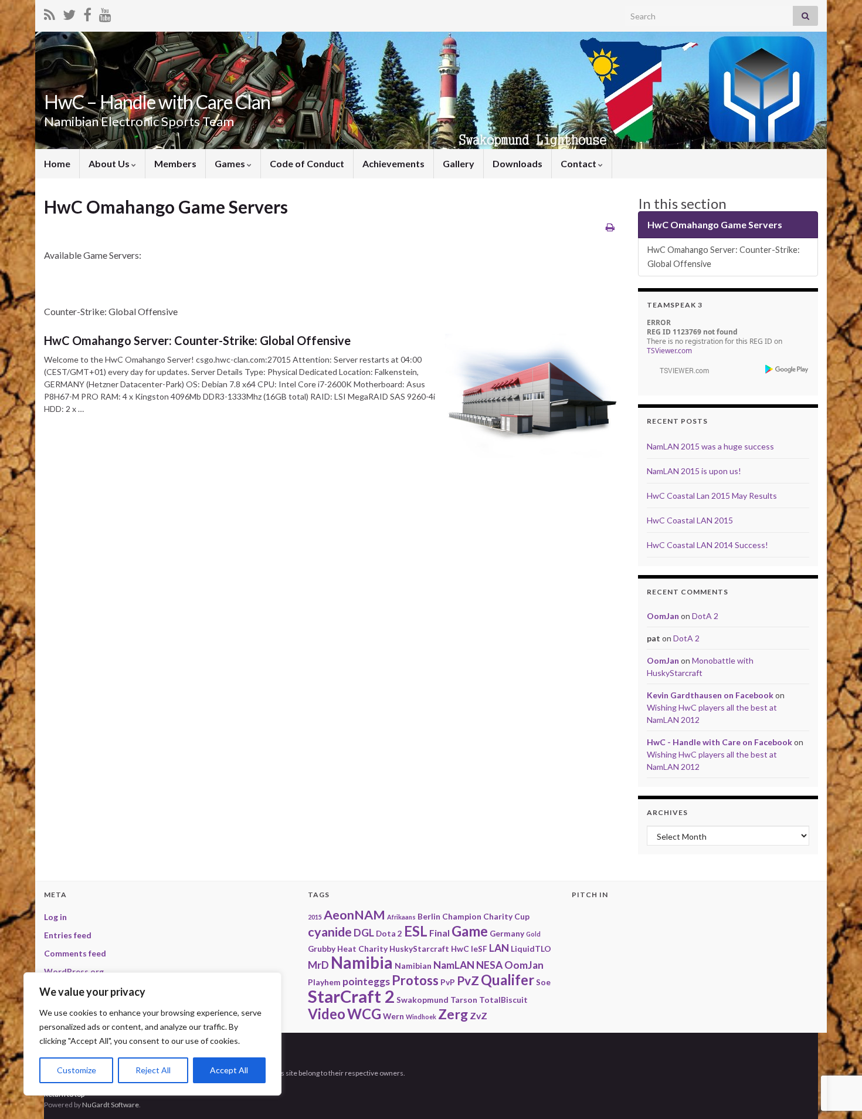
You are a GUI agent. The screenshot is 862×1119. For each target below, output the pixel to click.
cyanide (330, 931)
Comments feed (75, 953)
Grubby (321, 949)
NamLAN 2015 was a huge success (710, 446)
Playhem (324, 982)
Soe (543, 982)
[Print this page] (610, 226)
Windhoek (421, 1016)
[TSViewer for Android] (787, 369)
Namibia (362, 962)
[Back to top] (835, 1049)
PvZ (468, 980)
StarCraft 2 (351, 996)
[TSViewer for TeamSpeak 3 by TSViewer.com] (679, 369)
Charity (498, 916)
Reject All (153, 1070)
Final (439, 932)
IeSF (479, 949)
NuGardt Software (110, 1104)
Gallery (458, 163)
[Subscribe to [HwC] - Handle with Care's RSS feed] (49, 12)
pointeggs (366, 981)
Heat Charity (362, 949)
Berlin (429, 916)
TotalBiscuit (503, 1000)
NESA (489, 965)
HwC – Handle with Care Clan (157, 101)
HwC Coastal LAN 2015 (690, 520)
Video (326, 1013)
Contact (579, 163)
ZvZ (478, 1015)
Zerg (453, 1014)
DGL (364, 933)
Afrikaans (401, 917)
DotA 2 (705, 616)
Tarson (463, 1000)
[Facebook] (87, 12)
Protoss (415, 980)
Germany (507, 933)
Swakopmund (422, 1000)
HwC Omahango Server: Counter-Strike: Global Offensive (197, 340)
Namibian (413, 966)
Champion (461, 916)
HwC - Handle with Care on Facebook (719, 742)
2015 (315, 917)
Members (175, 163)
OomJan (663, 616)
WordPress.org (74, 971)
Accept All (229, 1070)
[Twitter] (69, 12)
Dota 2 (389, 933)
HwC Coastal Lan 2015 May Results (712, 496)
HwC (460, 949)
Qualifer (507, 979)
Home (57, 163)
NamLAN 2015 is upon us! (694, 471)
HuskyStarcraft (419, 949)
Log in (55, 917)
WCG (364, 1013)
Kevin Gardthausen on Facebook (710, 695)
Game (470, 930)
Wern (393, 1016)
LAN (499, 948)
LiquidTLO (531, 949)
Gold (533, 934)
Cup (522, 916)
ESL (415, 930)
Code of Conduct (307, 163)
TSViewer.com (669, 351)
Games (231, 163)
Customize (76, 1070)
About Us (110, 163)
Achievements (393, 163)
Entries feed (67, 935)
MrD (318, 965)
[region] (152, 1034)
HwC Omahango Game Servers (714, 224)
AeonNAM (354, 914)
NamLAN (453, 965)
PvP (447, 982)
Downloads (517, 163)
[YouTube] (105, 12)
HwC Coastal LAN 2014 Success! (707, 545)
